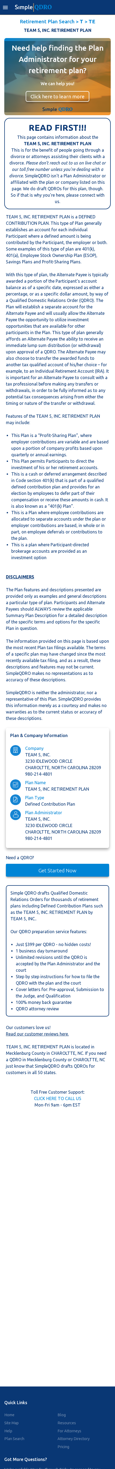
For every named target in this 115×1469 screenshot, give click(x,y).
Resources (66, 1423)
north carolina (70, 767)
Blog (61, 1415)
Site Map (11, 1423)
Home (9, 1415)
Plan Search (14, 1439)
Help (8, 1431)
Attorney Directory (73, 1439)
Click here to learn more (57, 96)
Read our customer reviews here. (37, 1033)
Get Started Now (57, 870)
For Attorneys (69, 1431)
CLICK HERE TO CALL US (57, 1098)
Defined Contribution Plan (50, 804)
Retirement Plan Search (47, 21)
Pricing (63, 1447)
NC (80, 1053)
